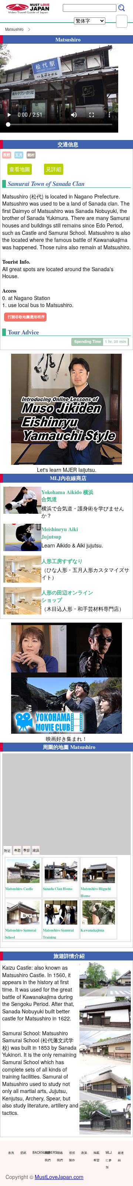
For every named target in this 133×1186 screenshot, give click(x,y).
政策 (84, 1152)
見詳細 (53, 169)
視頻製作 (72, 1156)
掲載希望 (96, 1156)
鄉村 (31, 154)
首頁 (11, 1152)
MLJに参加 (109, 1159)
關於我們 (48, 1156)
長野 (6, 154)
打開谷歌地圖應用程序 (26, 316)
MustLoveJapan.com (59, 1176)
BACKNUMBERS (37, 1152)
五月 (19, 154)
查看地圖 (19, 169)
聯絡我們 (60, 1156)
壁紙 (23, 1152)
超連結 (121, 1156)
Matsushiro (14, 29)
